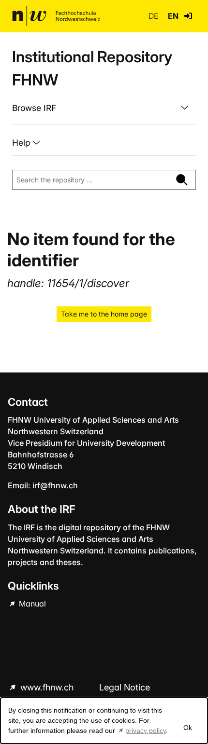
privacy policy (145, 730)
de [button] (154, 16)
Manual (31, 603)
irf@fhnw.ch (55, 485)
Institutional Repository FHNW (92, 68)
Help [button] (22, 143)
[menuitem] (104, 108)
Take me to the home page (104, 314)
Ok (187, 727)
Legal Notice (124, 687)
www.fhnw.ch (47, 687)
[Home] (56, 16)
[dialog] (104, 720)
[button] (188, 16)
